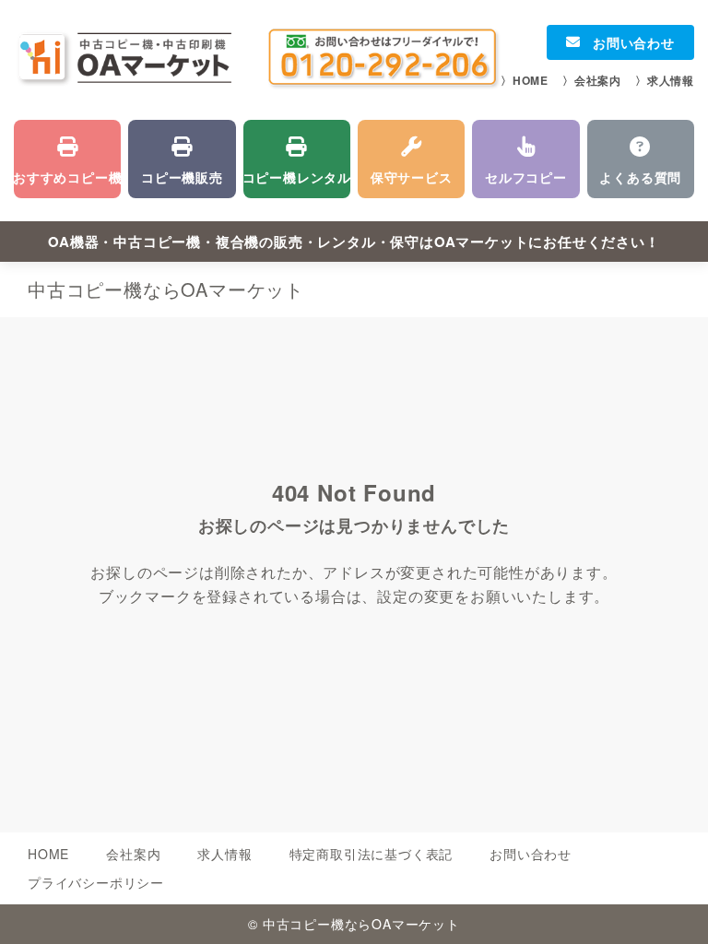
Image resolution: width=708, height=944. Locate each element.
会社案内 (591, 80)
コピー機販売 (181, 159)
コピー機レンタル (296, 159)
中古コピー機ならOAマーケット (166, 289)
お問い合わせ (620, 42)
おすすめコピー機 (67, 159)
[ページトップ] (671, 907)
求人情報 (664, 80)
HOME (525, 80)
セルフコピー (525, 159)
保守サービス (411, 159)
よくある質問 (640, 159)
